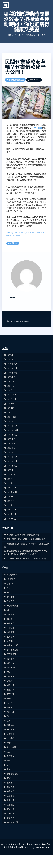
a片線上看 (11, 579)
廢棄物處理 (11, 654)
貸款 (9, 769)
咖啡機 (9, 619)
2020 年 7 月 (12, 443)
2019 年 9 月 (12, 488)
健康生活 (10, 597)
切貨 (9, 610)
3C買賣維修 (12, 574)
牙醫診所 (10, 729)
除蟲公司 (10, 800)
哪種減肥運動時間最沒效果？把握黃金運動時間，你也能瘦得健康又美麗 (26, 21)
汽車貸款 (10, 712)
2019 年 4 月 (12, 510)
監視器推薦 (11, 747)
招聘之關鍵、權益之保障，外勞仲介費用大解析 (26, 539)
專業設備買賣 (12, 650)
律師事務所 (11, 667)
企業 (9, 588)
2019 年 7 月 (12, 496)
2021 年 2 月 (11, 412)
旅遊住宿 (10, 689)
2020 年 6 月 (12, 448)
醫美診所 (10, 787)
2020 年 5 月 (12, 452)
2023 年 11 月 (12, 359)
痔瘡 (9, 743)
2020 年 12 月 (12, 421)
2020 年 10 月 (12, 430)
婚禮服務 (10, 632)
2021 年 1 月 (11, 417)
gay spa (10, 583)
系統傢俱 (10, 756)
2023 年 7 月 (12, 372)
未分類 (9, 703)
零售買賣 (10, 809)
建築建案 (10, 658)
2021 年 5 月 (11, 399)
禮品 (9, 751)
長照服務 (10, 796)
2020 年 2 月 (12, 465)
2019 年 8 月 (12, 492)
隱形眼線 (10, 804)
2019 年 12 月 (12, 474)
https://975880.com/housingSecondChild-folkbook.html (26, 234)
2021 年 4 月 (12, 403)
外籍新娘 (10, 628)
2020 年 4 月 (12, 457)
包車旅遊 (10, 614)
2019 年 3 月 (12, 514)
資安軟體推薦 (12, 774)
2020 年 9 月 (12, 434)
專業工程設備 (12, 645)
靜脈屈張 (10, 818)
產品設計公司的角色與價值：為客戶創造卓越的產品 (28, 558)
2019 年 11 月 (12, 479)
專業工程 (10, 641)
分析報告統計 (12, 605)
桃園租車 (10, 707)
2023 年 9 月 (12, 364)
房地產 (9, 681)
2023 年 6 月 (12, 377)
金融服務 (20, 80)
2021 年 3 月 (12, 408)
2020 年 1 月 (12, 470)
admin (11, 297)
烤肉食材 (10, 725)
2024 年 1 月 (12, 355)
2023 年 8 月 (12, 368)
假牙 (9, 592)
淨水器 (9, 716)
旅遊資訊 (10, 694)
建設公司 (10, 663)
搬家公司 (10, 685)
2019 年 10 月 (12, 483)
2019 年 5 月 (12, 505)
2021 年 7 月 (11, 390)
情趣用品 (10, 676)
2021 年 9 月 (12, 386)
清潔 (9, 720)
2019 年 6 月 (12, 501)
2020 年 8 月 (12, 439)
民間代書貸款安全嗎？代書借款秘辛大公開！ (25, 67)
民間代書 (38, 128)
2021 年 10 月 (12, 381)
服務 (9, 698)
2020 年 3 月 (12, 461)
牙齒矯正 (10, 734)
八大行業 (10, 601)
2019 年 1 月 (11, 518)
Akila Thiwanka (42, 847)
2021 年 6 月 (12, 395)
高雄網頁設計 (12, 822)
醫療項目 (10, 782)
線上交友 (10, 760)
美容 (9, 765)
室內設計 (10, 636)
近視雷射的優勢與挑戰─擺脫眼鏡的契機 (23, 535)
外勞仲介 (10, 623)
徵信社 (9, 672)
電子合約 (10, 813)
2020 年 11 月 (12, 426)
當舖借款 (12, 80)
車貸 (9, 778)
